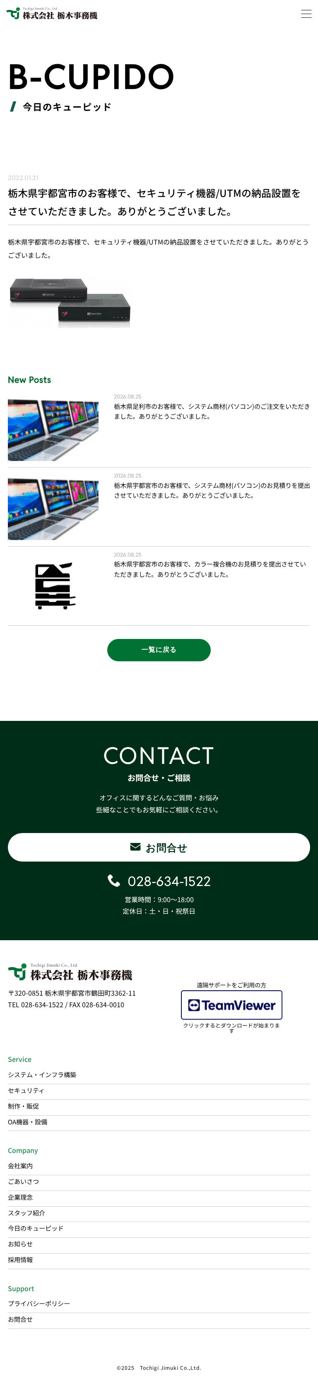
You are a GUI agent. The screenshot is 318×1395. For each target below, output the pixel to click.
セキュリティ (26, 1090)
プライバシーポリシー (39, 1303)
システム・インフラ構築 (42, 1074)
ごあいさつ (23, 1181)
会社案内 (20, 1165)
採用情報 (20, 1259)
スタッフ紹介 (26, 1212)
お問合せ (20, 1318)
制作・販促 (23, 1105)
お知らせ (20, 1243)
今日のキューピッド (36, 1227)
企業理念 (20, 1196)
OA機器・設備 (27, 1121)
